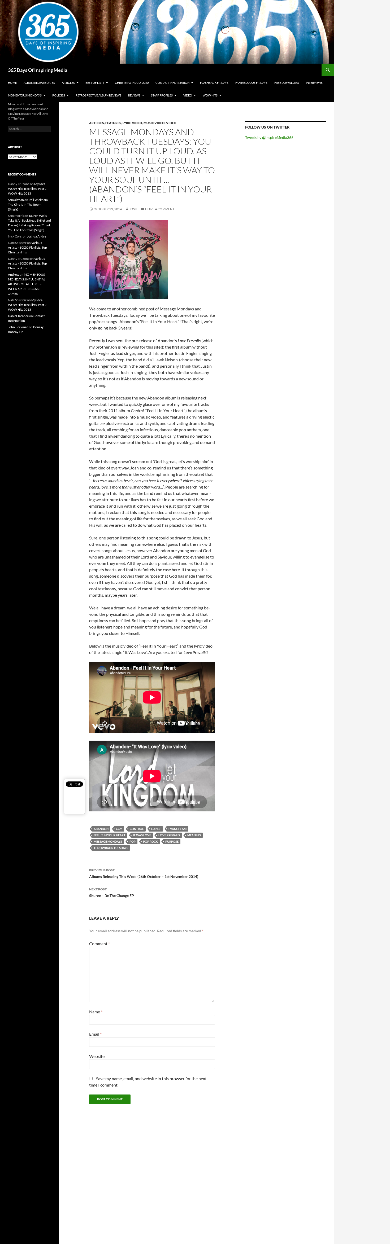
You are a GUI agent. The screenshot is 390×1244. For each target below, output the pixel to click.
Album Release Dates (39, 82)
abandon (101, 828)
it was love (142, 835)
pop (132, 841)
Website (97, 1056)
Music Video (154, 123)
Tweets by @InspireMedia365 (269, 137)
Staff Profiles (162, 95)
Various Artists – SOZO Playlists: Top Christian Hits (27, 247)
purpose (172, 841)
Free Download (286, 82)
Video (187, 95)
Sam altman (16, 200)
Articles (68, 82)
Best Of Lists (94, 82)
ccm (119, 828)
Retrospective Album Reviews (98, 95)
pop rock (150, 841)
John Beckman (18, 327)
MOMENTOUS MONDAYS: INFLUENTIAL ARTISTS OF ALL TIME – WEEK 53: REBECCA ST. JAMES (26, 284)
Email (95, 1033)
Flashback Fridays (214, 82)
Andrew (13, 274)
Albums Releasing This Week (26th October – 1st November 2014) (143, 873)
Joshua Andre (36, 236)
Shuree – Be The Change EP (111, 892)
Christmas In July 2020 (132, 82)
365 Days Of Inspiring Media (37, 70)
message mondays (108, 841)
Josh (133, 209)
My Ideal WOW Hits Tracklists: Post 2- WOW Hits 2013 (27, 188)
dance (156, 828)
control (137, 828)
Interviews (314, 82)
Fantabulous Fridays (251, 82)
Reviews (134, 95)
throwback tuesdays (111, 848)
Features (113, 123)
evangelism (177, 828)
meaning (194, 835)
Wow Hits (210, 95)
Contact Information (172, 82)
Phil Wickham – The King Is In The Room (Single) (29, 204)
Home (12, 82)
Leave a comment (159, 209)
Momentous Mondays (25, 95)
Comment (99, 943)
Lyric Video (132, 123)
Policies (58, 95)
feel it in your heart (109, 835)
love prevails (169, 835)
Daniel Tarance (18, 316)
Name (95, 1011)
